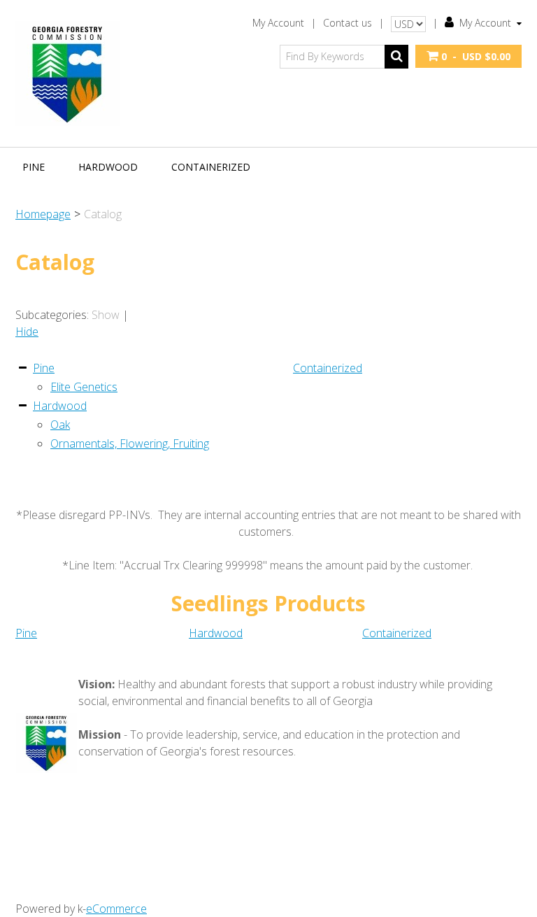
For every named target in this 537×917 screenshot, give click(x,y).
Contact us (347, 22)
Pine (33, 166)
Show (106, 314)
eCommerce (116, 908)
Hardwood (108, 166)
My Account (278, 22)
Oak (60, 424)
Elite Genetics (83, 386)
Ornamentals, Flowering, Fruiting (129, 443)
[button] (468, 56)
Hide (26, 331)
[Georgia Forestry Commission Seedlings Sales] (67, 73)
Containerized (210, 166)
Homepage (43, 214)
